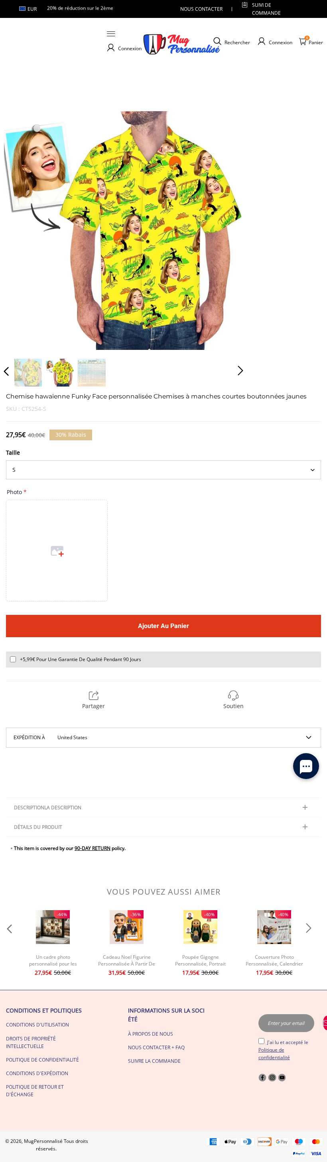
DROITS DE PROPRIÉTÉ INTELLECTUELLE (31, 1042)
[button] (22, 230)
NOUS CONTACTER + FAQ (156, 1047)
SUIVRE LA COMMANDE (154, 1061)
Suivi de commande (266, 9)
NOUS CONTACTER (201, 9)
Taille (13, 452)
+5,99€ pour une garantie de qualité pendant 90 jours (80, 659)
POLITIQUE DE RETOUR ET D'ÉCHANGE (35, 1090)
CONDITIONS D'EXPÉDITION (37, 1073)
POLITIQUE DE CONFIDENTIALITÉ (42, 1059)
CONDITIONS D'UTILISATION (37, 1024)
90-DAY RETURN (92, 848)
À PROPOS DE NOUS (150, 1033)
